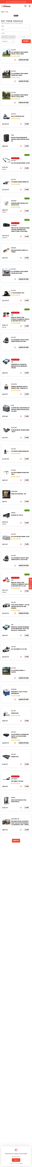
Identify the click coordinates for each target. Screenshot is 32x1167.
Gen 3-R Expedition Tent (17, 116)
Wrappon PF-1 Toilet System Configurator (19, 692)
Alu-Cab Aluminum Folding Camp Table (20, 473)
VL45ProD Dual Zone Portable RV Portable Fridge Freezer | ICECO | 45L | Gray (20, 409)
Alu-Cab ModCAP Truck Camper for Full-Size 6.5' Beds (19, 96)
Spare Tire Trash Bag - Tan (18, 494)
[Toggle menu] (2, 6)
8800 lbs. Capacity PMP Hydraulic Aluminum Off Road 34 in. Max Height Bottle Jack (20, 319)
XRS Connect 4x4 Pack (17, 781)
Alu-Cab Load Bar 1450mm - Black (20, 536)
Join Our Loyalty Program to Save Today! (16, 2)
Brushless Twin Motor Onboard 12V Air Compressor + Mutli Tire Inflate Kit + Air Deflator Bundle (20, 629)
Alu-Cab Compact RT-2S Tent (19, 649)
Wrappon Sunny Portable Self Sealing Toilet (19, 204)
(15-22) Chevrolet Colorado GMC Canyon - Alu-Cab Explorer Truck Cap (20, 736)
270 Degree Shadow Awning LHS (20, 182)
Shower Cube (14, 713)
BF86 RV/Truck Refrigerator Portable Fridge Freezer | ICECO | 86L (20, 139)
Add (27, 124)
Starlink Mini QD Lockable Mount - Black (20, 431)
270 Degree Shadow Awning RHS (20, 451)
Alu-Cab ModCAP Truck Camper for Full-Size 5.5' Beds (19, 53)
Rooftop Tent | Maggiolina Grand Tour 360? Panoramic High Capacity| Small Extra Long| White (20, 230)
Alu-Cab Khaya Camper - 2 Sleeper (18, 671)
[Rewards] (30, 583)
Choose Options (24, 60)
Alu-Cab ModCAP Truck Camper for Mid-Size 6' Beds (19, 272)
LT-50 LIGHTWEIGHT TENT (17, 293)
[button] (15, 60)
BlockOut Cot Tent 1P (17, 515)
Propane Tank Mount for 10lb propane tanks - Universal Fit (19, 387)
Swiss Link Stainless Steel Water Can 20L (18, 801)
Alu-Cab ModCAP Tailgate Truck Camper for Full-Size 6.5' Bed (20, 558)
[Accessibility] (30, 587)
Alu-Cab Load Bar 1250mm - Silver (20, 163)
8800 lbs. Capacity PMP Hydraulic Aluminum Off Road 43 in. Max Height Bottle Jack (20, 584)
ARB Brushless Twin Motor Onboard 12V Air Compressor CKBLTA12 (19, 366)
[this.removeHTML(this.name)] (6, 52)
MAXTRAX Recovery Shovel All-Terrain (19, 251)
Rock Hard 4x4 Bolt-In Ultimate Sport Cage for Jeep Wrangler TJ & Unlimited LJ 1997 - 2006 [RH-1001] (20, 823)
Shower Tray (15, 756)
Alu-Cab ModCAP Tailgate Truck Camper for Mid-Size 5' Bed (20, 340)
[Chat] (30, 580)
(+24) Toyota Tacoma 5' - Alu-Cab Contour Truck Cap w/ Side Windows (20, 606)
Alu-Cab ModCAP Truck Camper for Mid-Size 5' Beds (19, 74)
